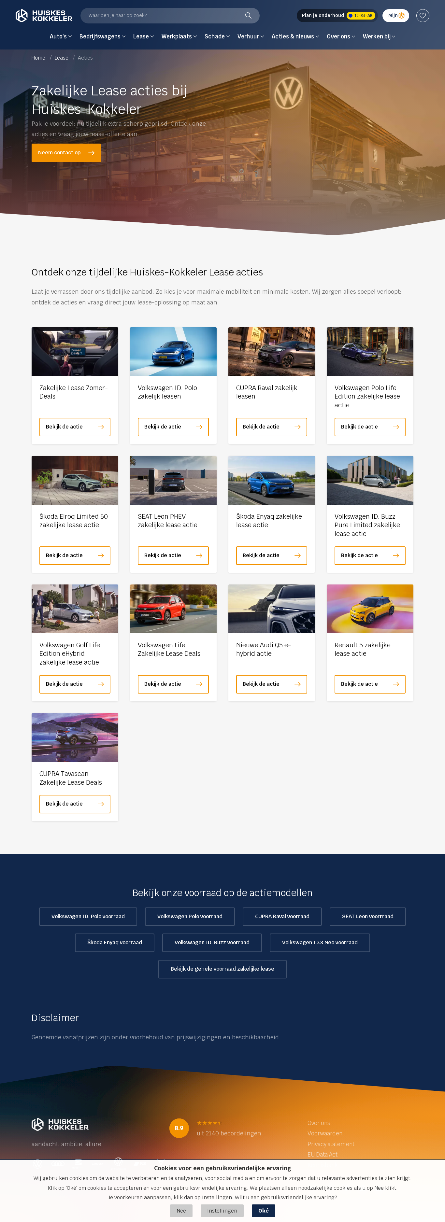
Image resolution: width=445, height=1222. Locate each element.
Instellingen (222, 1210)
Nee (181, 1210)
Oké (263, 1210)
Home (39, 57)
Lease (62, 57)
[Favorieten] (422, 15)
